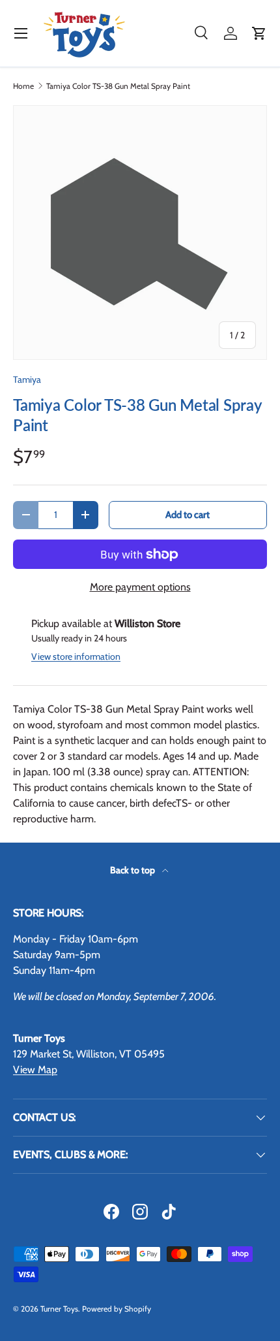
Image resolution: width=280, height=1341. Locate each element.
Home (23, 86)
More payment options (140, 587)
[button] (259, 33)
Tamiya (27, 379)
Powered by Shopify (116, 1309)
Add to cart (187, 515)
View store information (75, 656)
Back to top (133, 870)
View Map (35, 1069)
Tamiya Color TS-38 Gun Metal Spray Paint (118, 86)
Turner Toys (59, 1309)
